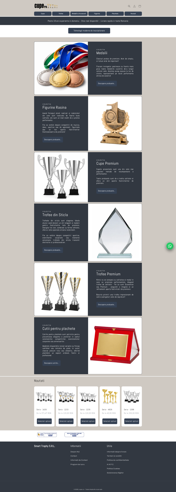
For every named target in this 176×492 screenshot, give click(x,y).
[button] (42, 14)
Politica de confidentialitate (118, 460)
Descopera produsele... (106, 83)
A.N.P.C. (110, 464)
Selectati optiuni (44, 421)
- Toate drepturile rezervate (93, 489)
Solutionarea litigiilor (115, 473)
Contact (74, 456)
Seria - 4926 (107, 410)
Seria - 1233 (63, 410)
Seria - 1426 (42, 410)
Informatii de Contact (79, 460)
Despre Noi (75, 452)
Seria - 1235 (85, 410)
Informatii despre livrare (116, 452)
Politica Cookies (113, 468)
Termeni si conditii (114, 456)
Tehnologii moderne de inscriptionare (89, 30)
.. (45, 436)
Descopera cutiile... (51, 363)
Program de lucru (78, 464)
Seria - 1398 (129, 410)
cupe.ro (81, 489)
